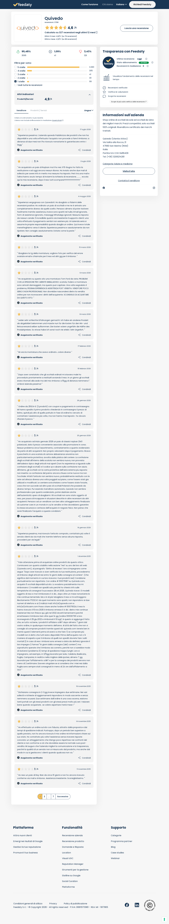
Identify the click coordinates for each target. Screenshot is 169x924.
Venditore (21, 110)
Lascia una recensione (137, 28)
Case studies (117, 852)
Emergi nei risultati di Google (28, 841)
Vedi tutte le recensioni (30, 85)
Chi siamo (107, 4)
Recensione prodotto (73, 841)
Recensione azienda (72, 835)
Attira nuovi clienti (22, 835)
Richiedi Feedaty (142, 4)
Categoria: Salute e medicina (117, 163)
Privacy (53, 903)
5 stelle (21, 67)
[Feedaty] (22, 5)
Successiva (62, 796)
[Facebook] (104, 188)
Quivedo (54, 18)
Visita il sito (129, 171)
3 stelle (21, 74)
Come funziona (89, 4)
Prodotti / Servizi (38, 110)
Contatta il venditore (129, 180)
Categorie (116, 835)
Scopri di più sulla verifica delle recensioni (128, 102)
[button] (129, 78)
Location (66, 852)
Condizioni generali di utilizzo (27, 903)
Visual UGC (67, 858)
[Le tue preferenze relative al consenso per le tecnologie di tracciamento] (164, 919)
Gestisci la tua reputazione (27, 846)
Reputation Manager (72, 864)
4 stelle (21, 70)
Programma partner (121, 841)
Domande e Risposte (73, 846)
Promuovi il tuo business (25, 852)
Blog (113, 846)
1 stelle (21, 81)
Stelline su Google (71, 875)
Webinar (115, 858)
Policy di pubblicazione (75, 903)
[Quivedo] (27, 28)
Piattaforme (68, 886)
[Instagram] (154, 188)
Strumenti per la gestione (75, 869)
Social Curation (70, 881)
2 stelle (21, 77)
